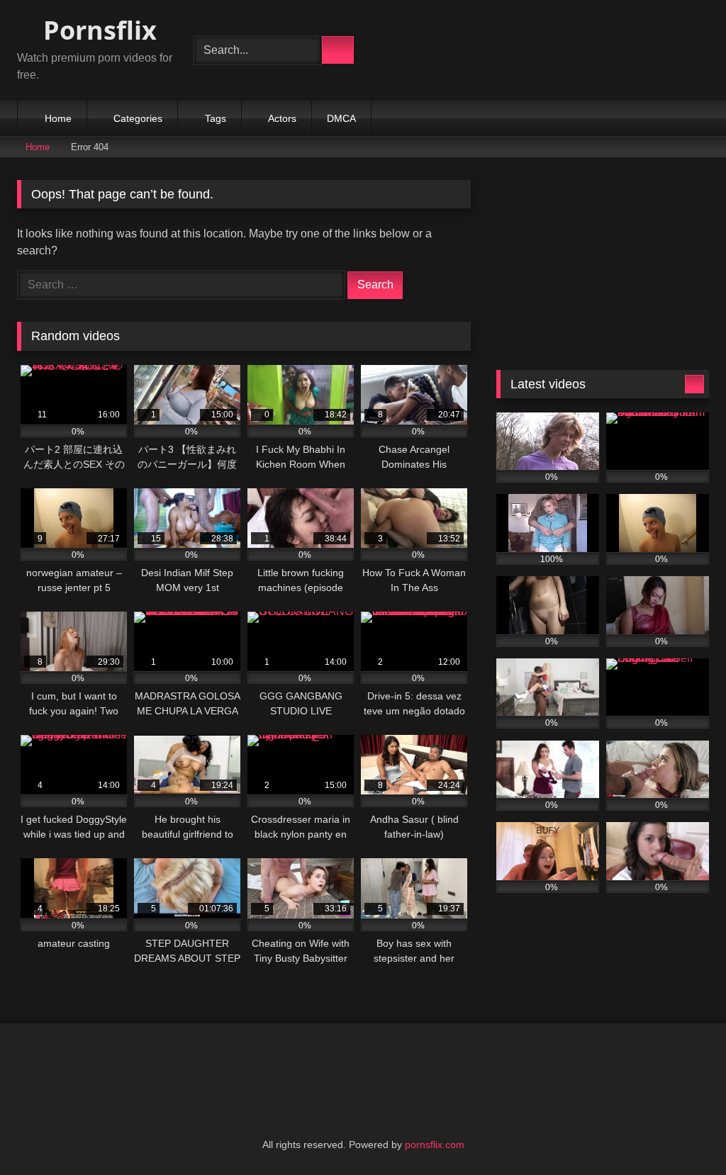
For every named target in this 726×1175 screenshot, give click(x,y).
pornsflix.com (434, 1144)
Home (58, 118)
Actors (282, 118)
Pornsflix (97, 30)
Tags (215, 118)
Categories (137, 118)
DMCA (341, 118)
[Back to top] (683, 1133)
